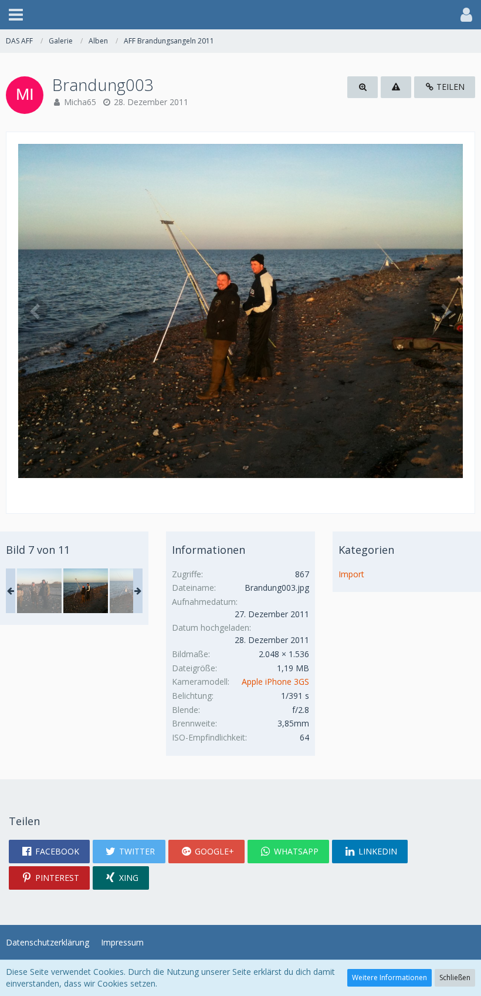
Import (351, 574)
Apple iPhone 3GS (275, 681)
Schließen (454, 977)
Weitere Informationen (389, 977)
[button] (16, 14)
